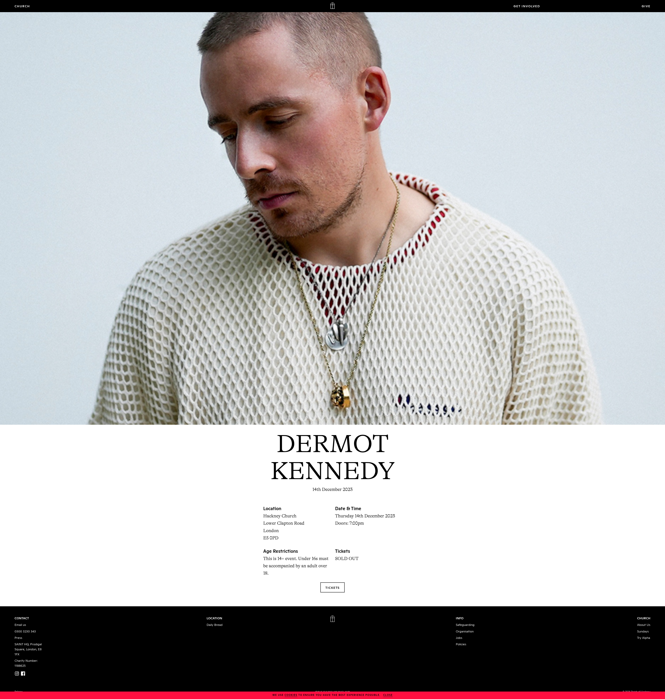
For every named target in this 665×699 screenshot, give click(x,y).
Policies (461, 644)
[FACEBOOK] (23, 673)
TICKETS (332, 587)
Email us (20, 624)
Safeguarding (465, 624)
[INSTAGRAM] (17, 673)
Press (18, 637)
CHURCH (22, 6)
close (388, 694)
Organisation (465, 631)
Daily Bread (215, 624)
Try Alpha (643, 637)
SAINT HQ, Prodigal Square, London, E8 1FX (28, 649)
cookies (291, 694)
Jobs (459, 637)
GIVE (646, 6)
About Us (643, 624)
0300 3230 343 (25, 631)
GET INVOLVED (526, 6)
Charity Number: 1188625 (26, 662)
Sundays (643, 631)
